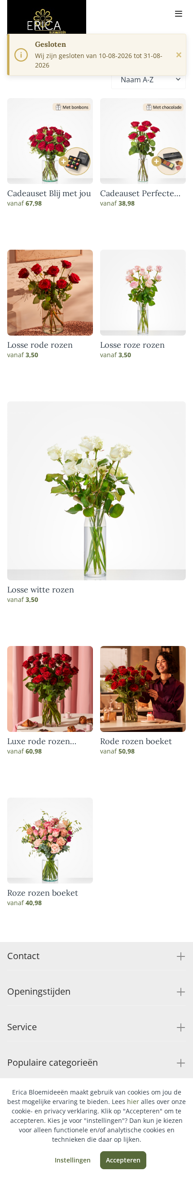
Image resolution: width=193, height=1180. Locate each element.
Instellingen (73, 1160)
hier (133, 1101)
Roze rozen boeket (42, 893)
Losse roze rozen (132, 345)
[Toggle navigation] (178, 14)
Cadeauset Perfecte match (137, 193)
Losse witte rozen (40, 590)
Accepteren (123, 1160)
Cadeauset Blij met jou (49, 193)
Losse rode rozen (40, 345)
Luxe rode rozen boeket (38, 741)
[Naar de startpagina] (46, 21)
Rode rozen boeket (136, 741)
